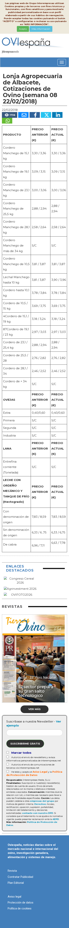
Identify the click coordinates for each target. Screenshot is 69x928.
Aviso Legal (40, 771)
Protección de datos (20, 902)
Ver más (34, 709)
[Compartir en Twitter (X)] (46, 115)
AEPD (56, 819)
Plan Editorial (16, 883)
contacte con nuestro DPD (37, 813)
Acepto (23, 28)
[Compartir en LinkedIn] (57, 115)
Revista (12, 870)
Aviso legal (14, 896)
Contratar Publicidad (20, 877)
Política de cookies (19, 908)
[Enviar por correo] (23, 115)
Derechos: (40, 804)
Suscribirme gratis (25, 743)
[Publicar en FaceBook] (35, 115)
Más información (41, 28)
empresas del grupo (42, 801)
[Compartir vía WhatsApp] (7, 121)
